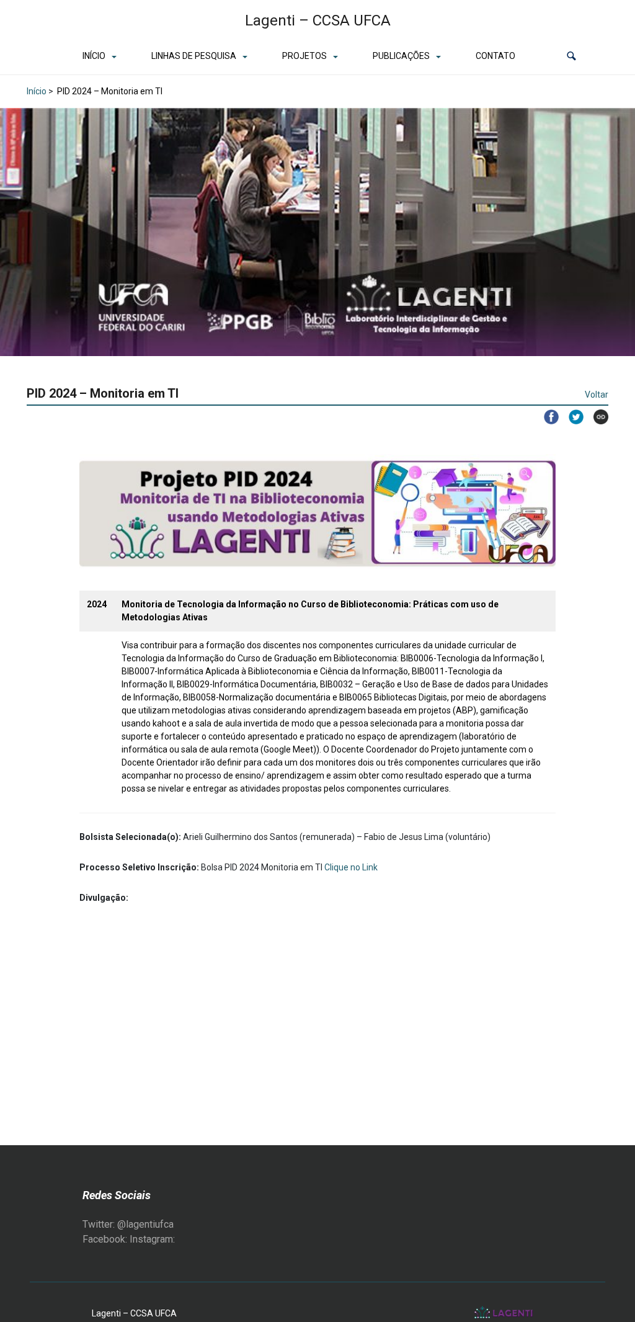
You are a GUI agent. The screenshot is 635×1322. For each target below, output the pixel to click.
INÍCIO (93, 56)
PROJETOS (304, 56)
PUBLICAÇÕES (401, 56)
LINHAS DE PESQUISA (193, 56)
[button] (571, 56)
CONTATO (495, 56)
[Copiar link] (596, 416)
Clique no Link (351, 867)
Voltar (596, 395)
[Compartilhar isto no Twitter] (571, 416)
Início (37, 91)
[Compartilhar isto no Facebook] (546, 416)
